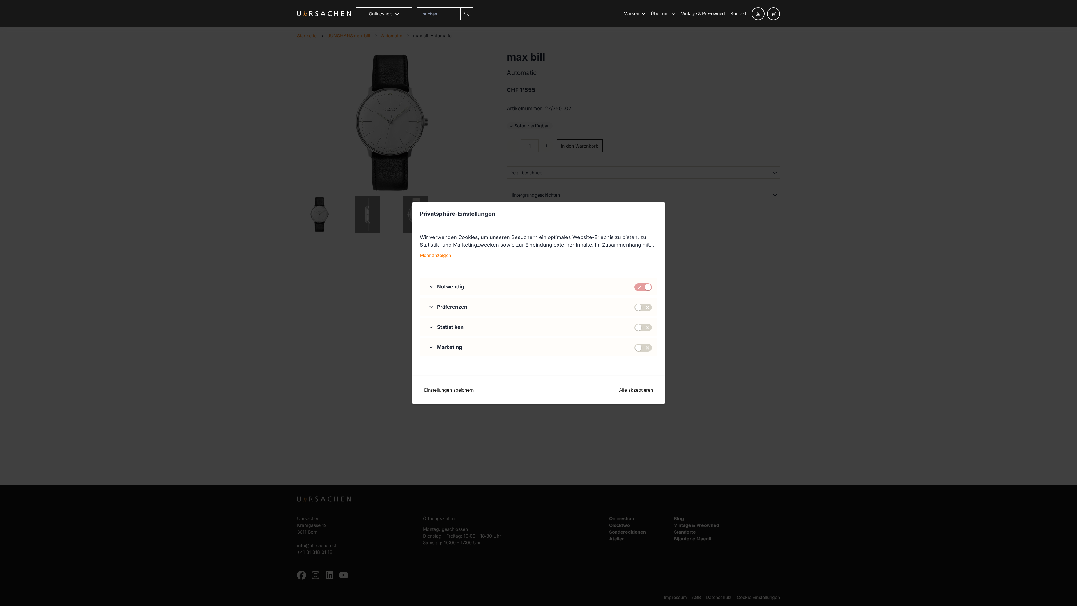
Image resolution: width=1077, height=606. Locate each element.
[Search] (466, 13)
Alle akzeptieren (636, 390)
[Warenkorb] (773, 13)
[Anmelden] (758, 13)
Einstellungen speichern (449, 390)
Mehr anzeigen (435, 255)
